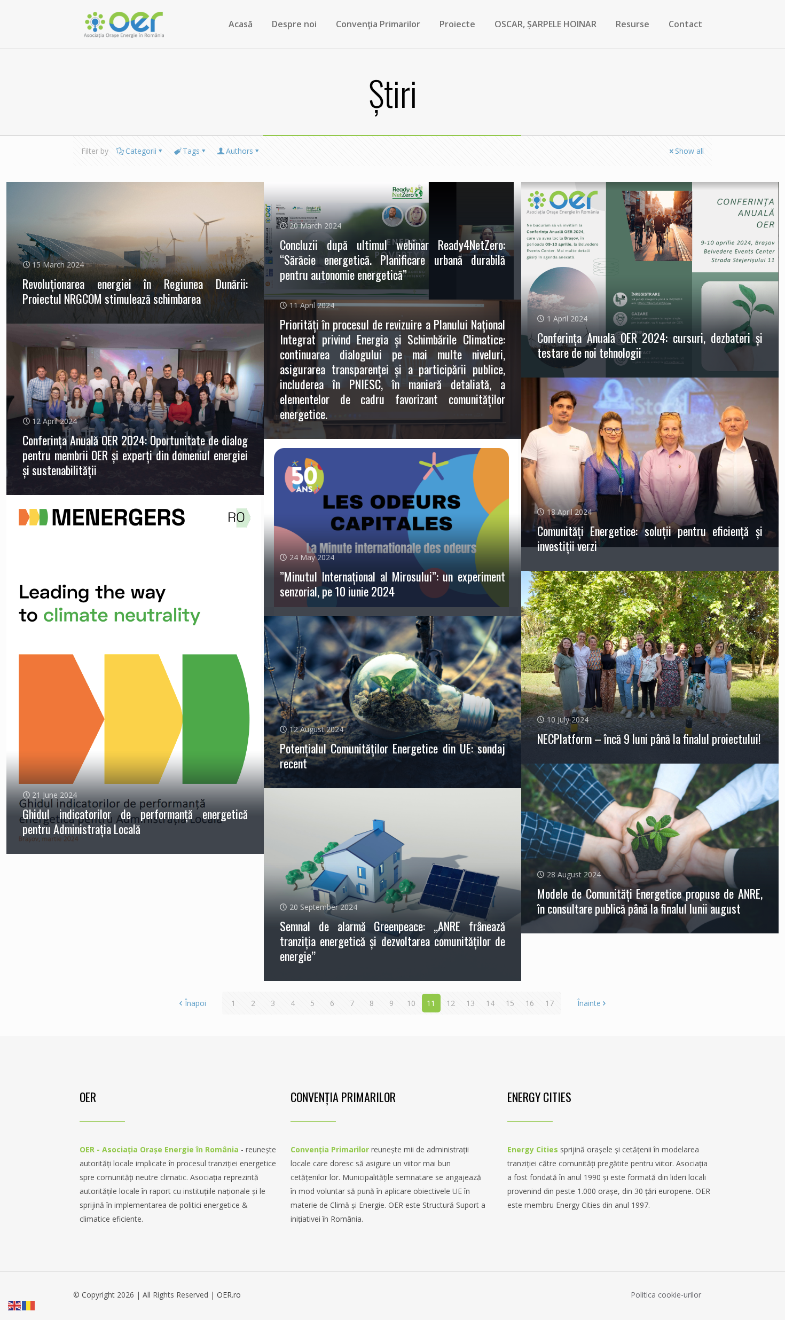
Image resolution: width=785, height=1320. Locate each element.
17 (549, 1003)
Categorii (140, 151)
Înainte (589, 1003)
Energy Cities (532, 1149)
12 (450, 1003)
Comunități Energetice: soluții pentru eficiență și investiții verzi (650, 538)
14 (490, 1003)
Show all (689, 151)
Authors (239, 151)
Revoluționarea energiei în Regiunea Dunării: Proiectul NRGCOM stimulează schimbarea (135, 291)
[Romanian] (29, 1305)
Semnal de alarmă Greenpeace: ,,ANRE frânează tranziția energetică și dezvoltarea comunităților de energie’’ (392, 940)
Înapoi (195, 1003)
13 (470, 1003)
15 (510, 1003)
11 (431, 1003)
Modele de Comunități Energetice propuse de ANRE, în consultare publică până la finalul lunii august (650, 901)
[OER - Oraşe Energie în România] (124, 24)
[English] (15, 1305)
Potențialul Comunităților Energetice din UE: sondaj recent (392, 756)
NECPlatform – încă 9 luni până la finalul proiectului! (648, 738)
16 (529, 1003)
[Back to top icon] (734, 1298)
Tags (191, 151)
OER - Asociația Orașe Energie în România (159, 1149)
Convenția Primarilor (330, 1149)
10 (411, 1003)
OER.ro (229, 1295)
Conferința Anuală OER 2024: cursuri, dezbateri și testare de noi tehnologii (650, 345)
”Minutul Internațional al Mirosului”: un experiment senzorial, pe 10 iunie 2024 (392, 584)
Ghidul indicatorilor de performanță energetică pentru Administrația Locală (135, 821)
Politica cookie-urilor (666, 1295)
